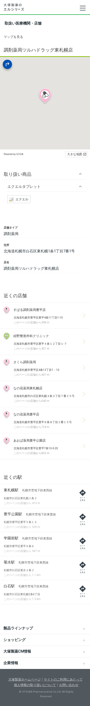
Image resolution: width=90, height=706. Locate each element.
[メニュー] (82, 8)
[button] (45, 174)
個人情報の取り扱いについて (35, 685)
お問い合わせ (68, 685)
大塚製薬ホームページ (24, 679)
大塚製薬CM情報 (17, 651)
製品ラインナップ (18, 628)
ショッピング (14, 640)
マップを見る (13, 37)
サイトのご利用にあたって (63, 679)
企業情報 (10, 663)
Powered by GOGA (13, 154)
